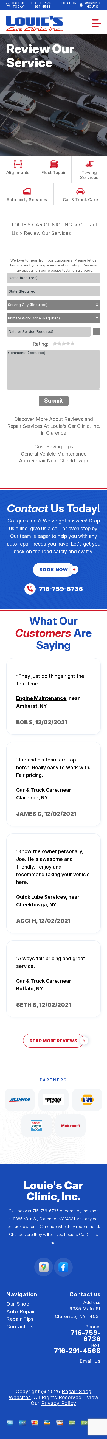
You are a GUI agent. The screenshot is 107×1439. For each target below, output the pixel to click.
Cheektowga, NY (36, 904)
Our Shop (17, 1304)
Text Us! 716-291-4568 (42, 5)
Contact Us (20, 1327)
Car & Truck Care (37, 790)
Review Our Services (47, 233)
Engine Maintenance (41, 698)
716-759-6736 (45, 1210)
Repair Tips (20, 1319)
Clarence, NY (32, 797)
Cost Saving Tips (53, 446)
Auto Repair (20, 1311)
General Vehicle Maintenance (53, 454)
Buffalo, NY (29, 988)
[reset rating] (50, 342)
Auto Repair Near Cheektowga (53, 460)
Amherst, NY (31, 706)
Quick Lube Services (41, 897)
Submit (53, 400)
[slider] (64, 343)
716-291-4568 (77, 1351)
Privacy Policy (58, 1403)
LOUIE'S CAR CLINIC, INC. (42, 224)
